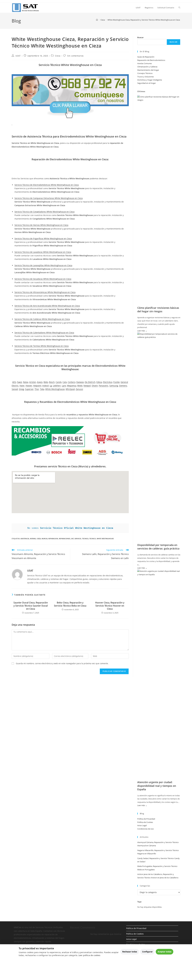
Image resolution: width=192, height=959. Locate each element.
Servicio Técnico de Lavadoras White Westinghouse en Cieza (42, 252)
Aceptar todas (164, 951)
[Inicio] (97, 20)
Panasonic (103, 385)
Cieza (57, 55)
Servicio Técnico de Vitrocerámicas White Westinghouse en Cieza (44, 292)
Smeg (21, 389)
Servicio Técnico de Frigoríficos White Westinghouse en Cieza (43, 238)
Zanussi (79, 389)
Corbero (71, 382)
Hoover (29, 385)
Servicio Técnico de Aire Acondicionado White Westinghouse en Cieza (47, 305)
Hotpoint (37, 385)
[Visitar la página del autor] (17, 574)
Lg (51, 385)
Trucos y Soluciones (145, 76)
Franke (116, 382)
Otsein (95, 385)
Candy (59, 382)
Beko (46, 382)
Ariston (32, 382)
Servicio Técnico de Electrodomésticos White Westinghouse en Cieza (46, 184)
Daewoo (80, 382)
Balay (25, 382)
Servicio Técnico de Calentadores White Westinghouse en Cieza (44, 332)
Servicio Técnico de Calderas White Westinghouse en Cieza (42, 319)
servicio (77, 538)
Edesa (99, 382)
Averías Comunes (144, 63)
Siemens (123, 385)
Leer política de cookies (89, 955)
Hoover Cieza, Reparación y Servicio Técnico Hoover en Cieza (109, 605)
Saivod (15, 389)
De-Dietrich (90, 382)
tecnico (92, 538)
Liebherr (57, 385)
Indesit (45, 385)
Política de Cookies (145, 822)
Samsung (113, 385)
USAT (18, 55)
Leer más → (142, 330)
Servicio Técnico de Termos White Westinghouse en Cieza (41, 346)
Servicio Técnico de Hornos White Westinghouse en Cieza (41, 225)
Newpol (87, 385)
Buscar (140, 37)
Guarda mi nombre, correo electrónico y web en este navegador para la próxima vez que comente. (62, 663)
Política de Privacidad (146, 819)
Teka (42, 389)
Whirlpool (70, 389)
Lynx (64, 385)
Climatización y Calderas (147, 66)
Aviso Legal (142, 825)
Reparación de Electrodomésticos (151, 60)
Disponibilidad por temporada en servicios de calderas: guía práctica (158, 546)
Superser (29, 389)
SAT (72, 538)
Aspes (40, 382)
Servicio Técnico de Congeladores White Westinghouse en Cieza (44, 211)
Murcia (45, 538)
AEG (14, 382)
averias (33, 538)
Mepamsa (71, 385)
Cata (65, 382)
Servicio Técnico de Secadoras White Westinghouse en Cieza (42, 279)
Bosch (52, 382)
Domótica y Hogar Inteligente (149, 80)
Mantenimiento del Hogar (148, 70)
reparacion (53, 538)
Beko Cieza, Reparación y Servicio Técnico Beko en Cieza (70, 604)
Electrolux (107, 382)
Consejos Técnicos (145, 73)
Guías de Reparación (145, 57)
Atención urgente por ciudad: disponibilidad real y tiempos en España (156, 785)
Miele (80, 385)
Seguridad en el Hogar (146, 83)
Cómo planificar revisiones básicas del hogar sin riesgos (158, 309)
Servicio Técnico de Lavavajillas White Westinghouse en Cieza (43, 265)
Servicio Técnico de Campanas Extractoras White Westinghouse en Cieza (48, 198)
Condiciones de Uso (145, 829)
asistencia (25, 538)
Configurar (147, 951)
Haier (22, 385)
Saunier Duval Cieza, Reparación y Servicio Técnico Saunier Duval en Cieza (30, 605)
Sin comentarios (75, 55)
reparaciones (64, 538)
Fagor (19, 382)
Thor (37, 389)
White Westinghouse (55, 389)
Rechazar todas (129, 951)
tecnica (85, 538)
